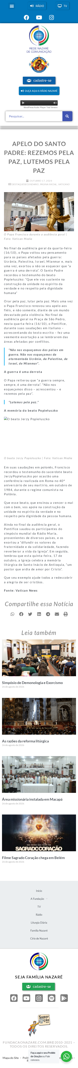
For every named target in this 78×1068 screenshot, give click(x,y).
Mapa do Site (11, 1057)
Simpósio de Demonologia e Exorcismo (32, 682)
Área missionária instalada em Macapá (32, 799)
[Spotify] (51, 998)
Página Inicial (48, 184)
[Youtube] (26, 998)
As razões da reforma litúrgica (25, 741)
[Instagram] (39, 998)
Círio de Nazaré (39, 938)
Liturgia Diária (39, 922)
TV (39, 906)
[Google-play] (64, 998)
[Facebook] (14, 998)
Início (39, 890)
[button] (11, 6)
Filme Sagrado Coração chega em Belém (33, 857)
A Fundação (37, 898)
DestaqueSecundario (25, 184)
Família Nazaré (39, 930)
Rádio (39, 914)
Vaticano (64, 184)
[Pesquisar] (67, 116)
